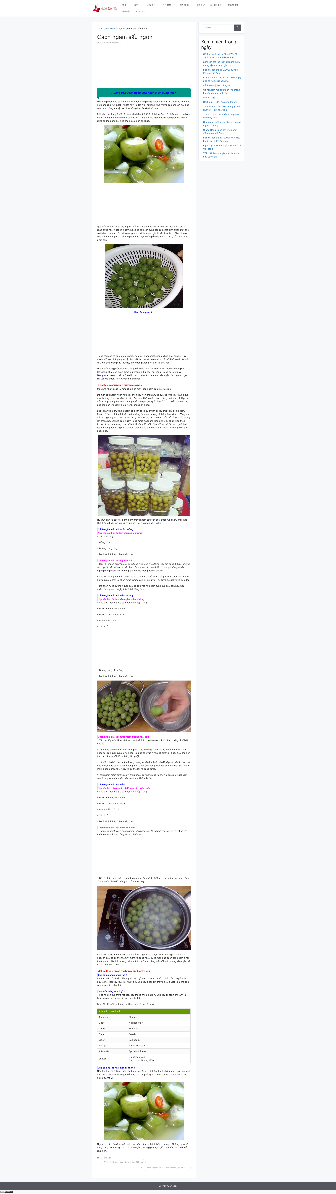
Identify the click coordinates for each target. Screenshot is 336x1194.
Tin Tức (167, 5)
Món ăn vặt (116, 28)
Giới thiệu (141, 11)
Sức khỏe (215, 5)
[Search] (237, 28)
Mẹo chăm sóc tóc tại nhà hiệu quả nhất (166, 1168)
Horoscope (232, 5)
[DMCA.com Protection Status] (6, 1192)
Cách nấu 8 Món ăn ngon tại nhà (220, 102)
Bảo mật (126, 11)
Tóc (124, 5)
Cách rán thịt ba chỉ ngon (216, 85)
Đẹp (136, 5)
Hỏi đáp (201, 5)
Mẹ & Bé (151, 5)
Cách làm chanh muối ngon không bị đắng (123, 1162)
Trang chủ (102, 28)
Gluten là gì (209, 97)
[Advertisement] (144, 69)
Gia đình (184, 5)
